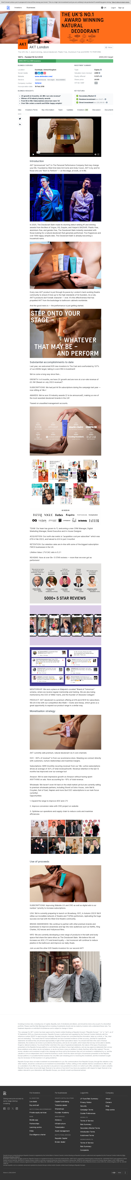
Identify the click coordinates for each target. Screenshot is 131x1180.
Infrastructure (60, 1124)
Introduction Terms (87, 1132)
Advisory (58, 1120)
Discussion (96, 110)
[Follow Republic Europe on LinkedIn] (17, 1108)
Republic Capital (61, 1138)
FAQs (31, 1131)
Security (83, 1106)
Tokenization (60, 1127)
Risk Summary (85, 1124)
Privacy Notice (85, 1102)
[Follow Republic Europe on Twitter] (12, 1108)
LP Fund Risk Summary (89, 1099)
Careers (109, 1102)
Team (60, 110)
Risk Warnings (40, 1026)
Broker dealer (60, 1142)
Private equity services (37, 1113)
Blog (107, 1106)
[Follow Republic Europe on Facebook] (4, 1108)
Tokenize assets (61, 1105)
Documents (109, 110)
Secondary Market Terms (90, 1128)
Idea (19, 110)
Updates (70, 110)
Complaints (84, 1150)
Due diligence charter (37, 1135)
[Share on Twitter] (20, 119)
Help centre (110, 1110)
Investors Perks (31, 110)
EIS (96, 83)
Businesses (31, 8)
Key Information (48, 110)
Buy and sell (34, 1105)
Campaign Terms (86, 1110)
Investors (18, 8)
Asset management (62, 1131)
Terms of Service (86, 1121)
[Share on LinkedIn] (20, 124)
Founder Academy (62, 1113)
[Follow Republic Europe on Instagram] (8, 1108)
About (108, 1099)
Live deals (33, 1101)
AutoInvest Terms (87, 1135)
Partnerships (34, 1124)
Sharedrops (59, 1109)
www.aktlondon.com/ (43, 76)
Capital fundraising (62, 1101)
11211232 (38, 83)
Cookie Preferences (87, 1113)
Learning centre (35, 1127)
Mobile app (33, 1120)
